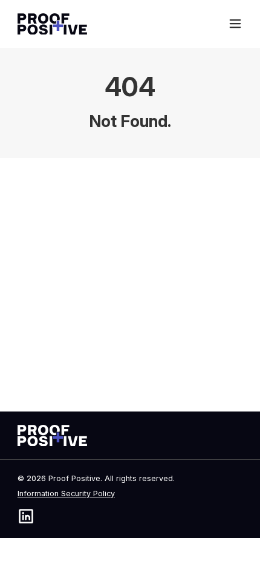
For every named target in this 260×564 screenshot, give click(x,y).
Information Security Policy (66, 493)
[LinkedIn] (26, 516)
